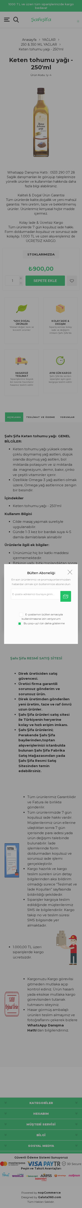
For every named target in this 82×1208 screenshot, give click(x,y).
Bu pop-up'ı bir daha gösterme (44, 623)
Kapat (70, 572)
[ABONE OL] (65, 596)
